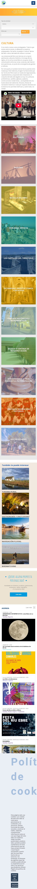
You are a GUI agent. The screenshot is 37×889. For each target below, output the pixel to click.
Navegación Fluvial (11, 541)
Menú (33, 3)
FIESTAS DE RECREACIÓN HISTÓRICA (18, 410)
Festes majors (12, 712)
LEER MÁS (18, 594)
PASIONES (18, 167)
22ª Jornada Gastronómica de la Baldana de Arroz (17, 647)
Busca (24, 32)
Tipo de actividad (5, 21)
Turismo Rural (9, 492)
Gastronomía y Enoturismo (15, 517)
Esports (10, 617)
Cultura (10, 681)
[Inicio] (9, 3)
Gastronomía (7, 649)
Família (5, 617)
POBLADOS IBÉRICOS (18, 228)
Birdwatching (9, 566)
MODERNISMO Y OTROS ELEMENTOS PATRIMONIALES (18, 380)
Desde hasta (15, 677)
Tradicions (20, 712)
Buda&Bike (6, 741)
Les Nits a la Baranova (10, 679)
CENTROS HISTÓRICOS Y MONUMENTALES (18, 319)
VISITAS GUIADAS (18, 439)
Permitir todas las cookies (14, 877)
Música (5, 681)
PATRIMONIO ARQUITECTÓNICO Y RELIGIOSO (18, 289)
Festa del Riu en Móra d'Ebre (12, 710)
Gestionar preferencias (15, 885)
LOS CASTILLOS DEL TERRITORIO (18, 258)
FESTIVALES (18, 137)
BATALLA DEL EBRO (18, 197)
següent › (34, 607)
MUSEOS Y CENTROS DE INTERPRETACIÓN (18, 349)
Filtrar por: (4, 31)
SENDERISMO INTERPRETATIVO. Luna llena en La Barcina (18, 614)
